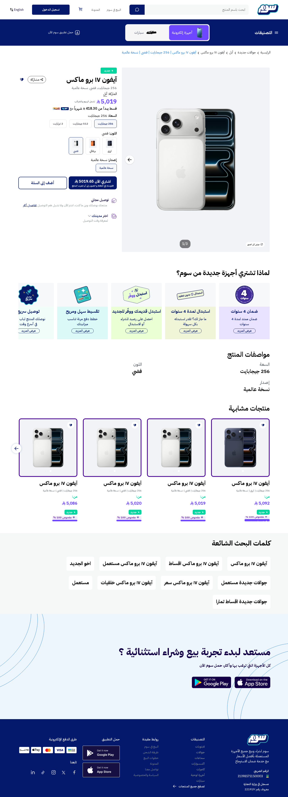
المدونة (96, 10)
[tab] (189, 32)
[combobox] (189, 10)
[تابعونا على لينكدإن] (32, 772)
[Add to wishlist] (21, 79)
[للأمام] (16, 448)
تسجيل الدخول (50, 10)
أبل (105, 93)
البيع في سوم (114, 10)
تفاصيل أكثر (30, 205)
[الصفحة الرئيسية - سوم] (268, 9)
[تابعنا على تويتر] (64, 772)
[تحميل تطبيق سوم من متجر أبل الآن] (253, 682)
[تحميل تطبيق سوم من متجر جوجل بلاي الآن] (213, 682)
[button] (137, 10)
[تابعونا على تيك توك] (43, 772)
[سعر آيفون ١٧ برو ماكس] (240, 447)
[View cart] (80, 9)
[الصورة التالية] (129, 159)
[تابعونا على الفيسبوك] (74, 772)
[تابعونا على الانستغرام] (53, 772)
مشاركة (34, 79)
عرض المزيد (244, 331)
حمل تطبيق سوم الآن (60, 32)
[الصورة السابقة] (261, 159)
